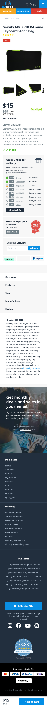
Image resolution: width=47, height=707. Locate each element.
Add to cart (32, 702)
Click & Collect (11, 524)
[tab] (23, 277)
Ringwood (20, 185)
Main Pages (11, 459)
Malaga (18, 204)
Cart (7, 485)
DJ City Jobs (10, 497)
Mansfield (19, 201)
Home (8, 465)
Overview (10, 277)
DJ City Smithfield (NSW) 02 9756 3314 (23, 580)
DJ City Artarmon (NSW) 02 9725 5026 (23, 576)
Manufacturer (13, 301)
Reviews (9, 309)
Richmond (20, 189)
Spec (7, 293)
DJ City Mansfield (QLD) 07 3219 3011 (23, 584)
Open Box (8, 11)
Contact (8, 473)
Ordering (10, 506)
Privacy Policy (25, 429)
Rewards (9, 481)
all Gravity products (31, 368)
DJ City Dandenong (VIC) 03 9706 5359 (23, 564)
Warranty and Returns (15, 540)
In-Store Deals (23, 11)
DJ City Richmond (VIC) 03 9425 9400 (23, 568)
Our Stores (23, 558)
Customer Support (13, 512)
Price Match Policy (13, 528)
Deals (39, 11)
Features (10, 285)
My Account (10, 477)
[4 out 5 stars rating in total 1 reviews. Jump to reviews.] (23, 35)
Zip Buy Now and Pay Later (17, 544)
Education (9, 493)
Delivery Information (14, 520)
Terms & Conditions (14, 516)
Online (18, 178)
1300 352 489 (25, 606)
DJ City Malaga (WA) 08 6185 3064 (23, 588)
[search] (19, 18)
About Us (9, 469)
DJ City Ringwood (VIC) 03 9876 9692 (23, 572)
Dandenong (20, 182)
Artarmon (19, 197)
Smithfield (20, 193)
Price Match (12, 232)
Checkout (9, 489)
